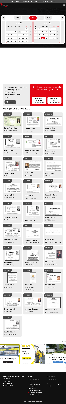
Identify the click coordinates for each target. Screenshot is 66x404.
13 (15, 35)
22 (23, 38)
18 (8, 38)
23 (27, 38)
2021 (33, 17)
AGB (50, 386)
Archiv (32, 382)
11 (8, 35)
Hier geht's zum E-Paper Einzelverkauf (39, 100)
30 (27, 41)
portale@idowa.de (8, 385)
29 (23, 41)
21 (19, 38)
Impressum (52, 379)
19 (12, 38)
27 (15, 41)
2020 (25, 17)
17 (43, 35)
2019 (17, 17)
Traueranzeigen (34, 379)
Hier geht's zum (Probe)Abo (53, 100)
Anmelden (11, 102)
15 (23, 35)
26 (12, 41)
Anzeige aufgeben (35, 390)
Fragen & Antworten (36, 392)
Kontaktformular (35, 394)
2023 (48, 17)
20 (15, 38)
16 (26, 35)
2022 (40, 17)
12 (11, 35)
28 (19, 41)
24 (43, 38)
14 (19, 35)
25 (8, 41)
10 (43, 32)
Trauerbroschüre (35, 384)
